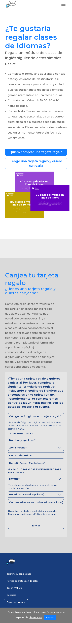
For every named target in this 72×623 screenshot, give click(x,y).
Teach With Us (14, 588)
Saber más (35, 617)
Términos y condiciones (20, 514)
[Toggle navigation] (63, 4)
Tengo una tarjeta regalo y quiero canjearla (36, 163)
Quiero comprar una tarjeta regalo (36, 152)
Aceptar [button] (50, 617)
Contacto (11, 595)
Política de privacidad (45, 514)
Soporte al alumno (16, 602)
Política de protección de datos (23, 581)
